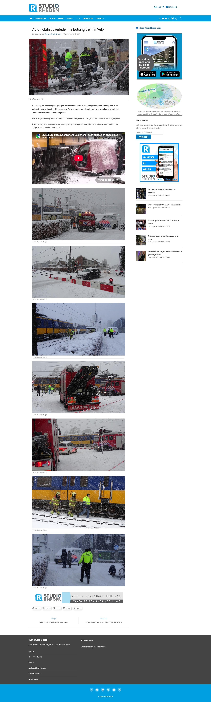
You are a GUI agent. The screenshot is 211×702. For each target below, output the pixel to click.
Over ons (31, 651)
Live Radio (172, 7)
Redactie (31, 662)
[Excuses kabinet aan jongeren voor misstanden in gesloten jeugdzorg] (141, 260)
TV (77, 18)
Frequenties (88, 18)
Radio (69, 18)
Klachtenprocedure (35, 673)
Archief (61, 18)
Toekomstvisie (33, 679)
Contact (99, 18)
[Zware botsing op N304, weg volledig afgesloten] (141, 214)
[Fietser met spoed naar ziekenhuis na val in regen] (141, 245)
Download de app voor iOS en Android (93, 647)
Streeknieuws (40, 18)
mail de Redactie (64, 645)
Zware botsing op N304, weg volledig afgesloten (164, 205)
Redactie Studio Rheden (53, 34)
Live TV (160, 7)
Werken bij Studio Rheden (37, 668)
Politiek (52, 18)
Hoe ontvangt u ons (35, 657)
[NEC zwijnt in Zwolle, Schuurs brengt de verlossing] (141, 198)
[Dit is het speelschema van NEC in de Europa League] (141, 229)
